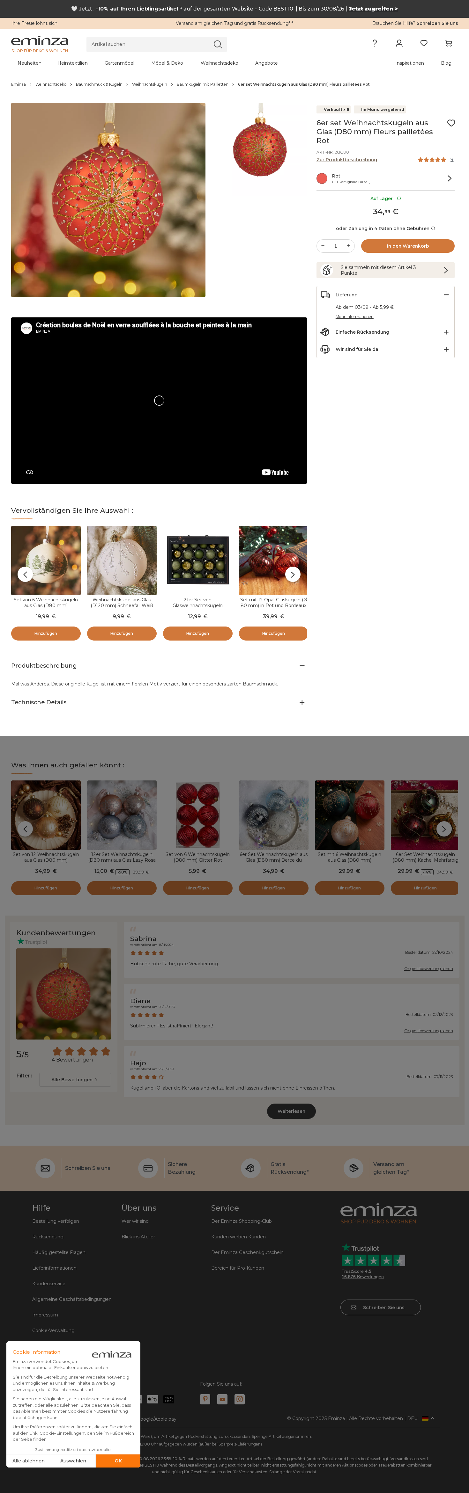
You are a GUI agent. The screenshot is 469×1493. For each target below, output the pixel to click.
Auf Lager (382, 198)
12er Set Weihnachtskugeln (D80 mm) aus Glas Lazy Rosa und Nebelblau (122, 860)
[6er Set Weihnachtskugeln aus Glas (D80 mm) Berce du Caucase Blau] (274, 815)
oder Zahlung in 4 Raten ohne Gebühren (382, 228)
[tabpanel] (180, 63)
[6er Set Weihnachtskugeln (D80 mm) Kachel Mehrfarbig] (425, 815)
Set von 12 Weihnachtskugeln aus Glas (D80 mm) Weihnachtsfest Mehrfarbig (46, 860)
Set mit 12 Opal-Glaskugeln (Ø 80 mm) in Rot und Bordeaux (273, 602)
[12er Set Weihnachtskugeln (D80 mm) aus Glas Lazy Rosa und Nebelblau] (122, 815)
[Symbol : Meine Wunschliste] (451, 123)
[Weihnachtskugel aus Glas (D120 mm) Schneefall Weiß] (122, 560)
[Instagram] (239, 1399)
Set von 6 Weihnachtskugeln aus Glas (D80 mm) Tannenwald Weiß (46, 605)
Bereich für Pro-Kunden (237, 1268)
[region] (234, 84)
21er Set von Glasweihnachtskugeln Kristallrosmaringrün (198, 605)
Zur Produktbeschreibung (346, 160)
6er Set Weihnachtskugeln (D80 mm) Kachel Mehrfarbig (425, 857)
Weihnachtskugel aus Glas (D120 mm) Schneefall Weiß (122, 602)
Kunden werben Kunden (238, 1237)
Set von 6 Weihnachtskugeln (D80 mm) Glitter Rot (198, 857)
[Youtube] (222, 1399)
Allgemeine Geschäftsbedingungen (72, 1299)
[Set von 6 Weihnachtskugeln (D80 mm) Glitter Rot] (198, 815)
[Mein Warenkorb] (448, 44)
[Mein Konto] (399, 44)
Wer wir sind (135, 1221)
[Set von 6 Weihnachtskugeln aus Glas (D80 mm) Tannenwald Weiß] (46, 560)
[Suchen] (218, 44)
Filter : (24, 1076)
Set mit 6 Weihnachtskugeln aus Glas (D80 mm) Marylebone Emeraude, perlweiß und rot (349, 863)
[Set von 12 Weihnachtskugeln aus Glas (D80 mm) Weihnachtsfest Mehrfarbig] (46, 815)
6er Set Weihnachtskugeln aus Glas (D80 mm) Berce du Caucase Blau (274, 860)
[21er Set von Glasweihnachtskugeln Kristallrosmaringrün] (198, 560)
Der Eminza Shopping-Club (241, 1221)
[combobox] (75, 1079)
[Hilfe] (374, 44)
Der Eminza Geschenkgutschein (247, 1252)
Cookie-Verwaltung (53, 1330)
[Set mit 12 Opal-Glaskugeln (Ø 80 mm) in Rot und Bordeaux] (274, 560)
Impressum (45, 1315)
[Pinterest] (205, 1399)
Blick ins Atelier (138, 1237)
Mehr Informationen (355, 316)
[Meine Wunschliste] (424, 44)
